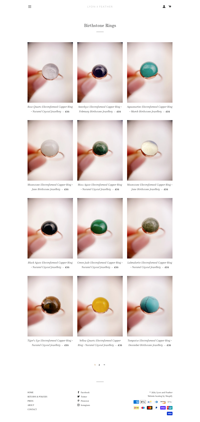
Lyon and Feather (164, 392)
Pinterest (84, 401)
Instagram (85, 405)
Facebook (84, 392)
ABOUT (31, 405)
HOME (30, 392)
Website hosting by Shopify (160, 396)
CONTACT (32, 409)
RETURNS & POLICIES (37, 396)
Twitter (83, 396)
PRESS (30, 401)
